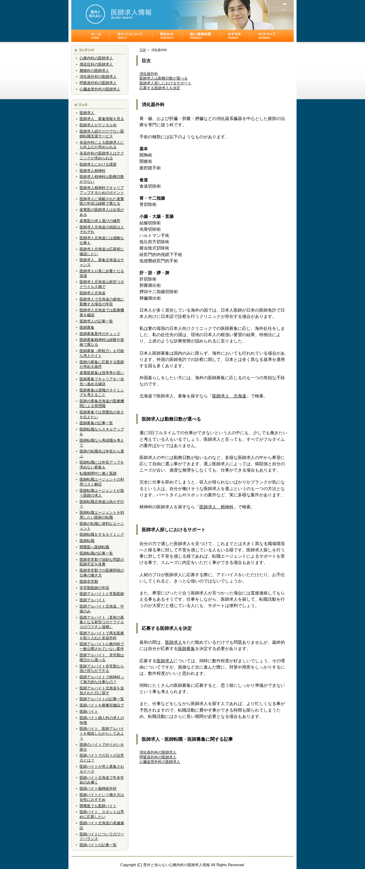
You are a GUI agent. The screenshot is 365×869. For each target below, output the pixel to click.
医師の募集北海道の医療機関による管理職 (102, 403)
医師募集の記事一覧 (96, 423)
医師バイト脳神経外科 (98, 788)
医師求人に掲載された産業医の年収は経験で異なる (102, 201)
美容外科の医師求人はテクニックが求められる (102, 155)
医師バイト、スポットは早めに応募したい (102, 814)
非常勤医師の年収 (94, 588)
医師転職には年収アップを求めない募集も (102, 464)
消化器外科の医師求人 (98, 76)
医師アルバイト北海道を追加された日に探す (102, 690)
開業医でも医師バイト (98, 806)
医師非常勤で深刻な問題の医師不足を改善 (102, 562)
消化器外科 (148, 74)
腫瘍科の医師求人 (94, 70)
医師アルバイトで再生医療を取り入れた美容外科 (102, 635)
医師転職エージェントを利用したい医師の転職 (102, 514)
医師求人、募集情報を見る (102, 119)
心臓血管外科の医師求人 (100, 89)
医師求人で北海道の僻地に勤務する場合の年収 (102, 301)
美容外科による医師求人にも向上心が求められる (102, 144)
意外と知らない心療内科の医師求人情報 (176, 865)
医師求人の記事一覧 (96, 321)
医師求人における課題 (98, 164)
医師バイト (89, 711)
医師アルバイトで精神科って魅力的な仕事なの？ (102, 679)
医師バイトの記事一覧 (98, 845)
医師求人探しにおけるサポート (165, 83)
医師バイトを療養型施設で (102, 705)
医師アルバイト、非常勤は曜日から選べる (102, 657)
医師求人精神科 (93, 170)
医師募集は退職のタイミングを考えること (102, 392)
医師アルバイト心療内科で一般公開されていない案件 (102, 646)
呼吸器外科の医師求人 (98, 83)
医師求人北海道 (93, 293)
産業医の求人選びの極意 (100, 221)
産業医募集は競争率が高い (102, 373)
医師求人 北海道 (229, 396)
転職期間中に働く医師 (98, 473)
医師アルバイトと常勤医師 (102, 594)
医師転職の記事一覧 (96, 553)
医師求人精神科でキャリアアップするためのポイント (102, 190)
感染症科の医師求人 (96, 64)
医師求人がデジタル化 (98, 125)
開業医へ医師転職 (94, 547)
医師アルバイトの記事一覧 (102, 699)
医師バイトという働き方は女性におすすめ (102, 797)
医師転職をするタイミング (102, 534)
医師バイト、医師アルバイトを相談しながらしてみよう (102, 733)
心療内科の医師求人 (96, 58)
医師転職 (87, 541)
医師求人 (87, 113)
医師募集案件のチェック (100, 334)
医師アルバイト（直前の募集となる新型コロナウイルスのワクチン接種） (102, 622)
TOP (142, 50)
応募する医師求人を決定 (159, 88)
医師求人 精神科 (216, 507)
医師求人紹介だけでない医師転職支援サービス (102, 133)
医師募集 (87, 327)
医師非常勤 (89, 581)
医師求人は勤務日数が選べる (163, 78)
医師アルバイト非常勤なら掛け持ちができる (102, 668)
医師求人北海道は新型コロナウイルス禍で (102, 284)
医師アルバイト (93, 600)
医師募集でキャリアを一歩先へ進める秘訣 (102, 381)
